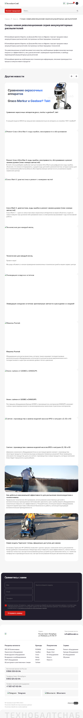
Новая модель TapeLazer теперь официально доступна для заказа (33, 543)
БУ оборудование (69, 654)
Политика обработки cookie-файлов (16, 707)
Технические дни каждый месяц (19, 256)
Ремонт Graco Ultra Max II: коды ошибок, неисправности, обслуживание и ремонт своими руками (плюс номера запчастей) (39, 161)
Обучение (66, 657)
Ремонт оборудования (70, 649)
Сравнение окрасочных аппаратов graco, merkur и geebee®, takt (32, 112)
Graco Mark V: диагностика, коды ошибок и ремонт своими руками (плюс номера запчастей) (39, 209)
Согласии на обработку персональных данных (32, 608)
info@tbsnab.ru (71, 634)
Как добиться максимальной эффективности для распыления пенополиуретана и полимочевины (39, 496)
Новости (49, 660)
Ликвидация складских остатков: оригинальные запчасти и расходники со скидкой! (40, 304)
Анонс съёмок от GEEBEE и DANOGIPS (21, 399)
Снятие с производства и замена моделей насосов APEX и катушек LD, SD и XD (38, 447)
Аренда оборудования (70, 652)
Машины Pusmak (13, 351)
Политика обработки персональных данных (18, 704)
